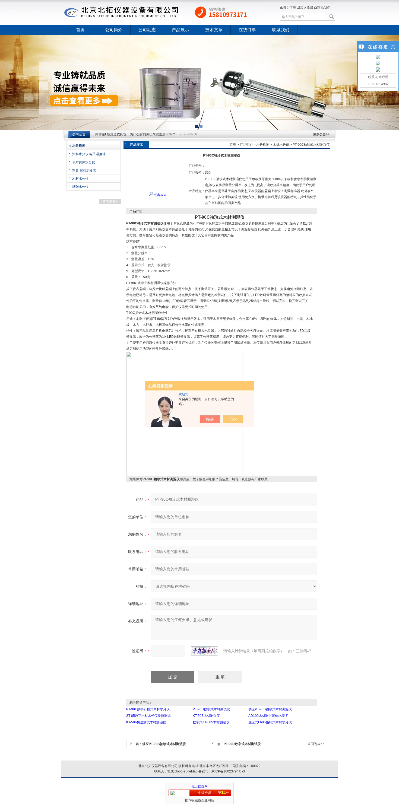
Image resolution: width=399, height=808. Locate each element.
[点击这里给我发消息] (378, 57)
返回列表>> (316, 744)
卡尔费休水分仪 (83, 162)
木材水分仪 (80, 178)
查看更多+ (110, 201)
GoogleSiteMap (186, 771)
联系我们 (323, 7)
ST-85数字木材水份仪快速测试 (148, 716)
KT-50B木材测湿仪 (206, 716)
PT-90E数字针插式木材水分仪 (148, 709)
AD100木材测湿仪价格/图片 (268, 716)
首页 (80, 29)
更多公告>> (321, 134)
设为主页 (289, 7)
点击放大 (160, 195)
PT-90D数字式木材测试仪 (211, 709)
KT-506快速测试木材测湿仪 (146, 722)
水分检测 (262, 145)
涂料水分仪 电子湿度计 (89, 154)
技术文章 (214, 29)
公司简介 (113, 29)
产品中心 (246, 145)
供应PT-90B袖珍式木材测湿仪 (270, 709)
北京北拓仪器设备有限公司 (165, 12)
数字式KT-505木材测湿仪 (211, 722)
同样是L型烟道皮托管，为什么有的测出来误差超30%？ (135, 134)
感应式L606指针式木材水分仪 (270, 722)
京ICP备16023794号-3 (228, 771)
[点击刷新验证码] (204, 651)
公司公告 (79, 134)
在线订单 (247, 29)
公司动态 (147, 29)
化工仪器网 (199, 786)
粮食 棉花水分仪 (84, 170)
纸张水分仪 (80, 187)
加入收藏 (306, 7)
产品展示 (180, 29)
